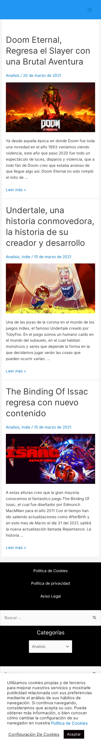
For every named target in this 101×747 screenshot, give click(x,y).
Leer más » (16, 189)
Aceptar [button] (74, 734)
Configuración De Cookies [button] (33, 734)
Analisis (12, 75)
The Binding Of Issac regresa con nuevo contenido (47, 402)
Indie (26, 256)
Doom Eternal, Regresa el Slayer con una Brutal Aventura (48, 50)
